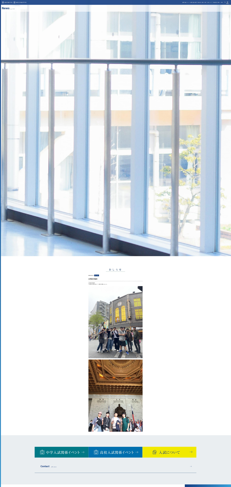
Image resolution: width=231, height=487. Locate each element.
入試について (209, 2)
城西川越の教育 (193, 2)
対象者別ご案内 (216, 2)
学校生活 (199, 2)
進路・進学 (204, 2)
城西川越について (186, 2)
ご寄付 (221, 2)
